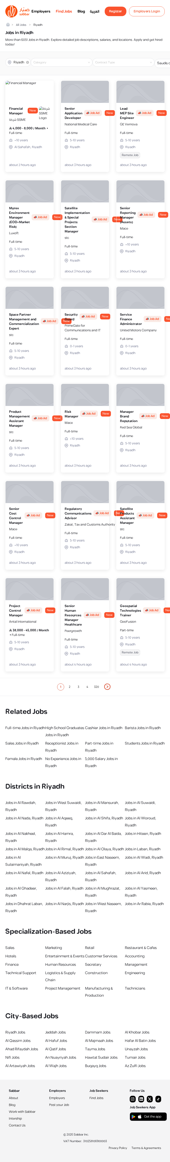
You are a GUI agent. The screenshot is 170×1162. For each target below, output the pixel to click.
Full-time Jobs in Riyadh (25, 728)
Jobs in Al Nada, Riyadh (24, 818)
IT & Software (16, 988)
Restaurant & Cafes (141, 948)
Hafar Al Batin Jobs (140, 1041)
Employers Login (147, 11)
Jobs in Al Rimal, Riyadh (64, 849)
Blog (81, 11)
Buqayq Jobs (95, 1066)
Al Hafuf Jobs (56, 1041)
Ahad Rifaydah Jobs (21, 1049)
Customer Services (101, 956)
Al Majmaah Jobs (99, 1041)
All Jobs (21, 25)
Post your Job (59, 1105)
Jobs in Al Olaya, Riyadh (104, 849)
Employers (40, 11)
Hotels (10, 956)
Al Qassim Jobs (18, 1041)
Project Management (62, 988)
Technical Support (20, 973)
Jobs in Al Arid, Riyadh (143, 873)
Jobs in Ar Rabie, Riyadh (144, 904)
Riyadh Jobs (15, 1032)
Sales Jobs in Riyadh (22, 743)
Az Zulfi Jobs (135, 1066)
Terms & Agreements (146, 1148)
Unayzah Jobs (136, 1049)
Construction (96, 973)
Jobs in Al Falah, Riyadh (64, 888)
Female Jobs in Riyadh (23, 759)
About (13, 1098)
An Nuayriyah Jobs (60, 1057)
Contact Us (17, 1125)
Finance (12, 965)
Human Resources (60, 965)
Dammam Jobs (97, 1032)
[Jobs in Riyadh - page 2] (107, 686)
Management (136, 965)
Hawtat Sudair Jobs (101, 1057)
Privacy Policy (118, 1148)
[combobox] (65, 62)
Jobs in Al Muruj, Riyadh (64, 857)
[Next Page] (107, 686)
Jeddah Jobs (55, 1032)
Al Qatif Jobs (55, 1049)
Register (115, 11)
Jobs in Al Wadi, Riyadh (144, 857)
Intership (15, 1118)
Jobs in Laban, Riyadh (142, 849)
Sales (9, 948)
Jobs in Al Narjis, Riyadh (64, 904)
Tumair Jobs (135, 1057)
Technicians (135, 988)
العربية (94, 11)
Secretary (93, 965)
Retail (89, 948)
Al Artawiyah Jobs (20, 1066)
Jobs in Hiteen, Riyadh (143, 834)
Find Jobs (64, 11)
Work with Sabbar (22, 1111)
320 (96, 687)
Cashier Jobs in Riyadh (103, 728)
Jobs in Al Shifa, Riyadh (104, 818)
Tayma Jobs (95, 1049)
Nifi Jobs (12, 1057)
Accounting (135, 956)
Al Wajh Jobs (56, 1066)
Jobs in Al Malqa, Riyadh (25, 849)
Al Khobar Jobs (137, 1032)
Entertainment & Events (64, 956)
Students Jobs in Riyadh (145, 743)
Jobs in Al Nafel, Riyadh (24, 873)
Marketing (53, 948)
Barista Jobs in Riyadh (143, 728)
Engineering (135, 973)
